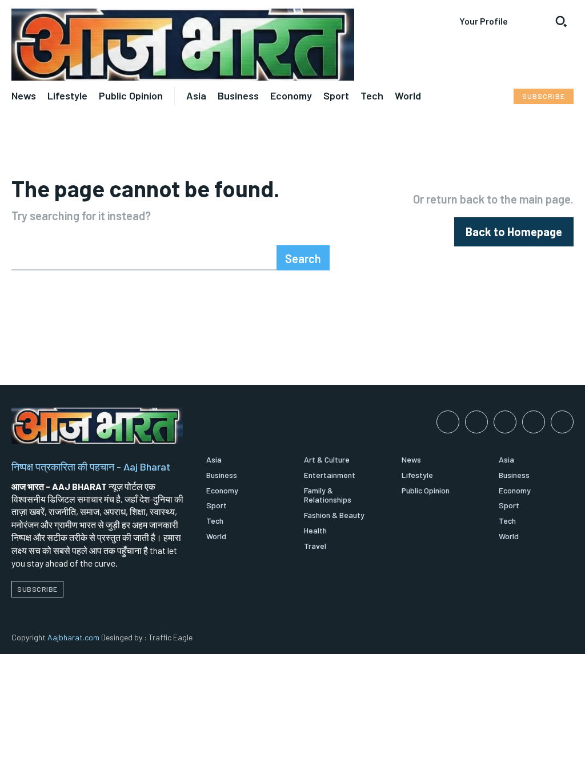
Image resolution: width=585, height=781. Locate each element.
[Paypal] (505, 422)
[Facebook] (447, 422)
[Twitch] (533, 422)
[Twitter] (562, 422)
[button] (561, 21)
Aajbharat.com (73, 637)
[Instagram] (476, 422)
